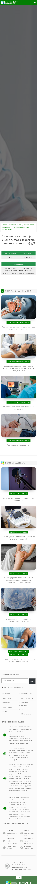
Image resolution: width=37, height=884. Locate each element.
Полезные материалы (18, 494)
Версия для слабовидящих (13, 687)
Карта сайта (7, 707)
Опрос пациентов (27, 698)
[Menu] (34, 2)
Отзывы (23, 709)
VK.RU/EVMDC (28, 849)
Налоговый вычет (26, 693)
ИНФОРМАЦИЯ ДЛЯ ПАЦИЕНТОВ (19, 291)
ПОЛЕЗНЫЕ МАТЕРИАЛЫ (15, 463)
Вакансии (6, 702)
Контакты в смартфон (23, 704)
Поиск (32, 681)
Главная (4, 225)
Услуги (11, 225)
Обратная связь (26, 714)
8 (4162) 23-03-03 (12, 843)
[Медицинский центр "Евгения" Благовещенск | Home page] (12, 2)
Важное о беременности (18, 651)
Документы (7, 698)
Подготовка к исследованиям (18, 445)
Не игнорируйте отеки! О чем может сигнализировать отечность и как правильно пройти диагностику (18, 580)
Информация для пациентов (18, 322)
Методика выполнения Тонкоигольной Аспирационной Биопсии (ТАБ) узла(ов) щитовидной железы (18, 368)
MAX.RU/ (9, 849)
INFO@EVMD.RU (29, 843)
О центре (6, 693)
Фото (5, 711)
